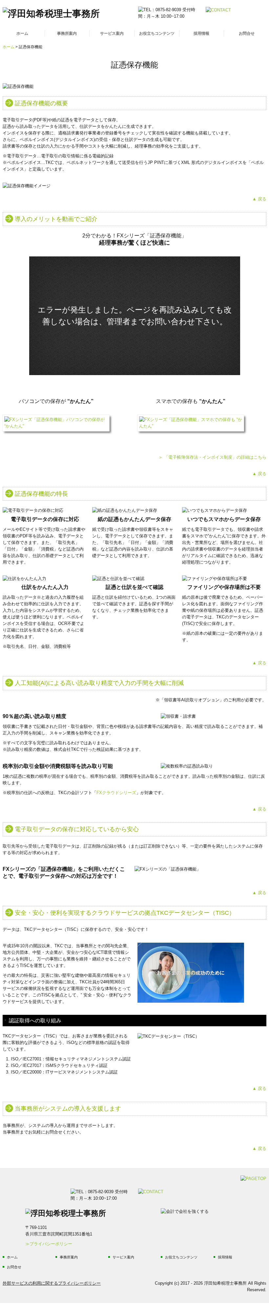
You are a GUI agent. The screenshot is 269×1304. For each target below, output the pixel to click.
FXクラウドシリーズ (116, 792)
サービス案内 (112, 33)
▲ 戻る (259, 198)
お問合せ (247, 33)
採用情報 (201, 33)
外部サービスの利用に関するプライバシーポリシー (52, 1283)
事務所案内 (67, 33)
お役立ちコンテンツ (157, 33)
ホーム (22, 33)
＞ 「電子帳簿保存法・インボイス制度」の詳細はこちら (212, 457)
